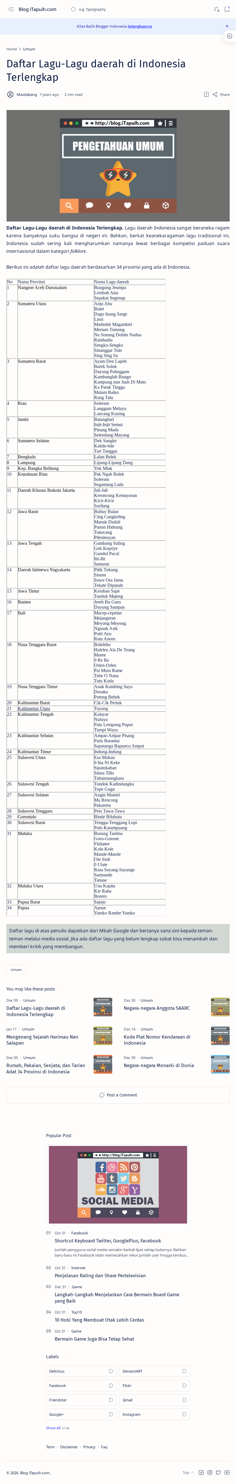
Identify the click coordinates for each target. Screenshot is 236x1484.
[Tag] (29, 1000)
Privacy (89, 1446)
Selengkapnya (140, 26)
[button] (57, 1428)
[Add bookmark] (206, 94)
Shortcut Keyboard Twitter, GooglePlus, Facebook (108, 1241)
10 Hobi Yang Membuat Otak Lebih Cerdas (99, 1320)
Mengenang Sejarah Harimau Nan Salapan (42, 1040)
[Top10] (76, 1312)
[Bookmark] (227, 9)
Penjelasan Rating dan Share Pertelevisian (100, 1275)
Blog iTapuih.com (38, 9)
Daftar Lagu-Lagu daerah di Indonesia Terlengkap (35, 1011)
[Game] (77, 1287)
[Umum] (16, 969)
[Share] (221, 94)
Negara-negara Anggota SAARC (157, 1008)
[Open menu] (11, 9)
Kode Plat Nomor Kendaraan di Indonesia (157, 1040)
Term (50, 1446)
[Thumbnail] (103, 1007)
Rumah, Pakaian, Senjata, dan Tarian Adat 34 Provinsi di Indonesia (45, 1068)
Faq (104, 1446)
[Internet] (78, 1268)
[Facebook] (79, 1233)
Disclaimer (69, 1446)
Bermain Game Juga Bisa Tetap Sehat (94, 1339)
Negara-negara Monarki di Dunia (159, 1065)
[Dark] (216, 9)
